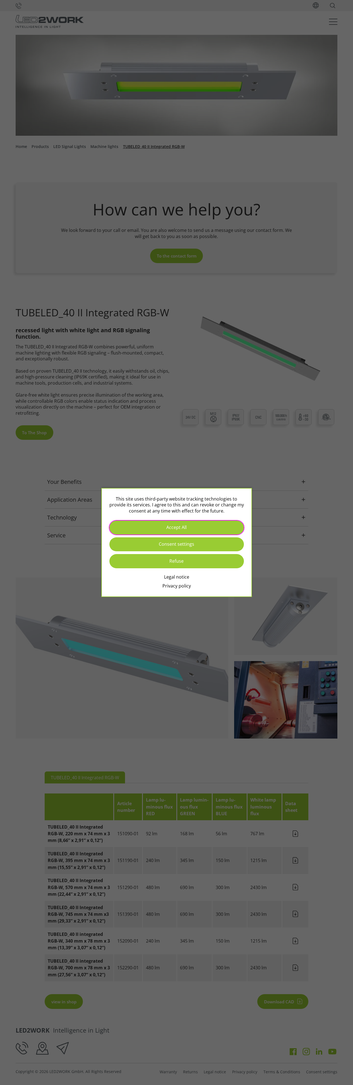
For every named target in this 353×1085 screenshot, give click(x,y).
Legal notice (176, 577)
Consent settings (176, 544)
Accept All (176, 527)
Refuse (176, 561)
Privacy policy (176, 586)
